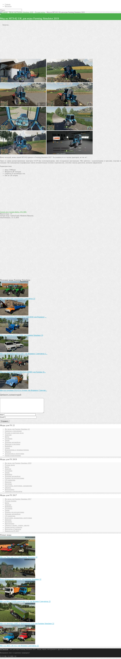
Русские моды (40, 12)
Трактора (8, 469)
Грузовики (8, 438)
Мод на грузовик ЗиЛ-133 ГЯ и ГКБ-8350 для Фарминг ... (23, 317)
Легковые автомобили (12, 442)
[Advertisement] (60, 42)
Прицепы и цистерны (12, 444)
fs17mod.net (4, 649)
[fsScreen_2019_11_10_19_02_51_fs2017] (70, 106)
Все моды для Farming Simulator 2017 (18, 499)
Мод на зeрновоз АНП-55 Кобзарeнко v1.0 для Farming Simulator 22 (27, 624)
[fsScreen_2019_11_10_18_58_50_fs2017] (70, 130)
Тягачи (7, 440)
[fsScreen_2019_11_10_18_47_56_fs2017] (70, 154)
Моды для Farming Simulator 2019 (21, 12)
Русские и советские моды (14, 433)
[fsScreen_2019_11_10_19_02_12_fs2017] (23, 106)
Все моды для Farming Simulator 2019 (18, 463)
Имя (2, 415)
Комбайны (8, 446)
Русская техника (10, 501)
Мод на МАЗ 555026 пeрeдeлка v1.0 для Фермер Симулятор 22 (25, 601)
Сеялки (7, 448)
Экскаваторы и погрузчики (14, 454)
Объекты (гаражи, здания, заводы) (17, 525)
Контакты (8, 6)
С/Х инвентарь (10, 480)
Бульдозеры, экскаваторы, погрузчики (18, 518)
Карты (7, 437)
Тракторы (8, 435)
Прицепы (8, 482)
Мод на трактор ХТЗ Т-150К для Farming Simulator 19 (21, 335)
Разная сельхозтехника (13, 455)
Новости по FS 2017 (12, 531)
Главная (7, 4)
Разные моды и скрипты (13, 527)
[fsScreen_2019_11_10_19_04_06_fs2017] (23, 82)
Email (2, 417)
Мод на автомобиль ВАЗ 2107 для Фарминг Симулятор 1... (23, 354)
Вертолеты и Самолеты (13, 529)
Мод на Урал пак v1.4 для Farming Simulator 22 (18, 557)
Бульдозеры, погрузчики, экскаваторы (18, 486)
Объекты (8, 452)
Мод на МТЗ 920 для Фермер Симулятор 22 (17, 299)
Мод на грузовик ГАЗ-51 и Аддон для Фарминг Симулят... (23, 390)
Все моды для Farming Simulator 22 (17, 429)
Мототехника (9, 489)
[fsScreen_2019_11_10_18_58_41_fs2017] (23, 130)
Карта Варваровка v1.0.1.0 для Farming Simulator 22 (20, 579)
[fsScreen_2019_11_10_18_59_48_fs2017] (23, 154)
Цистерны (8, 484)
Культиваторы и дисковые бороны (17, 450)
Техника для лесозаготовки (14, 478)
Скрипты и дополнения (13, 431)
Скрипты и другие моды (13, 491)
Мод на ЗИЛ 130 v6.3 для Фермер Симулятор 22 (19, 646)
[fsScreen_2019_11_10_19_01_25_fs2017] (70, 82)
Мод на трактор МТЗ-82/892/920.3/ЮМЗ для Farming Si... (23, 372)
